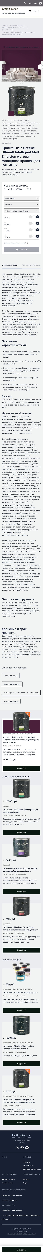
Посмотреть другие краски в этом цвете (22, 47)
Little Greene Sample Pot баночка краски (20, 992)
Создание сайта (21, 1231)
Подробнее (21, 768)
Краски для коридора (12, 684)
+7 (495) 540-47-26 (9, 1200)
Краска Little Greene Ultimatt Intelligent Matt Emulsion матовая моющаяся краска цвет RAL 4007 (21, 740)
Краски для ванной (11, 701)
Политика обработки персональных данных (22, 1234)
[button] (2, 67)
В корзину (24, 249)
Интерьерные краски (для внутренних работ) (21, 693)
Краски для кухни (10, 675)
